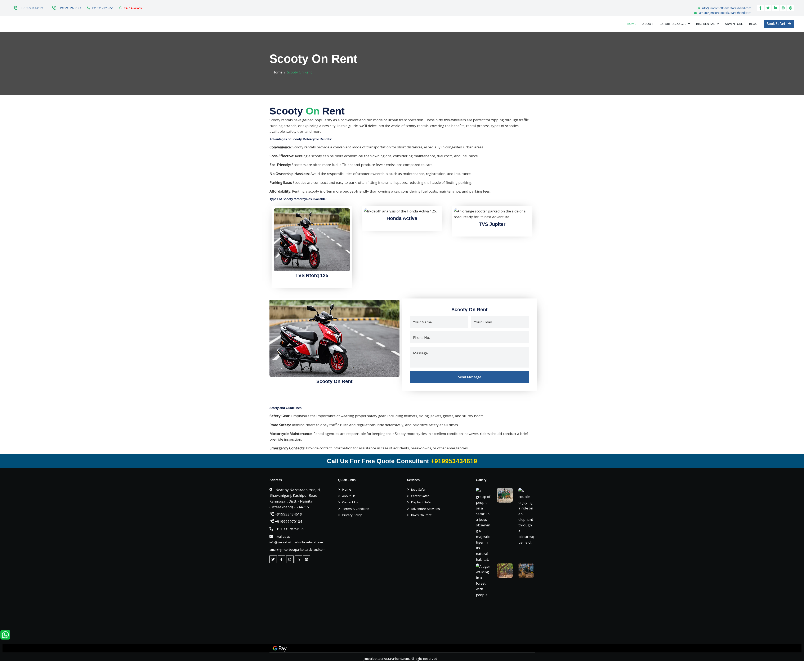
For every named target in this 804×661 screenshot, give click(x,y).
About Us (349, 496)
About (647, 24)
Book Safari (776, 23)
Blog (753, 24)
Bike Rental (705, 24)
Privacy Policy (352, 515)
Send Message (469, 377)
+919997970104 (70, 8)
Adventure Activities (425, 509)
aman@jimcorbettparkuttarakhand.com (725, 13)
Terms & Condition (355, 509)
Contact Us (350, 502)
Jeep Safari (418, 489)
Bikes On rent (421, 515)
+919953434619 (32, 8)
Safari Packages (673, 24)
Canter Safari (420, 496)
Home (631, 24)
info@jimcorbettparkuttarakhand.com (726, 8)
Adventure (734, 24)
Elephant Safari (421, 502)
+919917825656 (102, 8)
